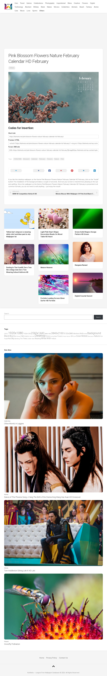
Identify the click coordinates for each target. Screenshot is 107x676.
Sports (34, 11)
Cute (16, 11)
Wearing (38, 339)
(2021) (6, 333)
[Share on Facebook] (42, 170)
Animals (74, 7)
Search (6, 313)
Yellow (53, 339)
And (81, 333)
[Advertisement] (53, 28)
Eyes (55, 336)
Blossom (26, 159)
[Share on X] (19, 170)
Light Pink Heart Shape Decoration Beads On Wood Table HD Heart (51, 234)
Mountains (91, 336)
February (42, 159)
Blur (15, 336)
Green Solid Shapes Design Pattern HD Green (85, 233)
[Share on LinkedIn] (87, 170)
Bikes (70, 3)
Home (41, 658)
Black (43, 7)
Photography (49, 3)
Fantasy (89, 7)
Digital (92, 3)
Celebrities (65, 7)
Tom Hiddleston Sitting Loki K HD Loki (19, 571)
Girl (72, 336)
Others (41, 11)
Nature (49, 7)
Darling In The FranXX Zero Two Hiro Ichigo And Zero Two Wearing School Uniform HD (19, 270)
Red (9, 339)
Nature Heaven (46, 267)
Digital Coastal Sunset (83, 296)
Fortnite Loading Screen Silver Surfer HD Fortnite (53, 299)
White (43, 338)
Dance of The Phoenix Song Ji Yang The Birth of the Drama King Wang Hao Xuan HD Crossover (42, 497)
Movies (56, 7)
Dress (48, 336)
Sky (12, 338)
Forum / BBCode (14, 147)
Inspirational (61, 3)
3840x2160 (57, 333)
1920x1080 (17, 159)
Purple (6, 338)
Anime (96, 7)
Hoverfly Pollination (12, 644)
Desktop (40, 335)
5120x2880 (68, 333)
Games (29, 3)
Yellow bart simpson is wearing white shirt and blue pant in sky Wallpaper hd (18, 234)
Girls (74, 336)
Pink (62, 159)
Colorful (27, 336)
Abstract (28, 7)
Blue (12, 336)
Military (36, 7)
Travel (22, 3)
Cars (16, 3)
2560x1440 (37, 333)
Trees (25, 338)
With (49, 338)
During (52, 336)
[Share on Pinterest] (65, 170)
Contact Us (63, 658)
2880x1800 (48, 333)
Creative (77, 3)
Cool (30, 336)
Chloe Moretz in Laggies (14, 423)
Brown (18, 336)
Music (22, 11)
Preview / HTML (13, 140)
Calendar (34, 159)
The (21, 338)
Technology (19, 7)
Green (78, 336)
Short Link (11, 133)
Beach (82, 7)
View (32, 338)
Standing (17, 338)
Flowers (85, 3)
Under (29, 338)
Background (94, 333)
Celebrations (38, 3)
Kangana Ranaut (81, 265)
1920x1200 (27, 333)
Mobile (85, 336)
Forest (64, 336)
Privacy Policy (51, 658)
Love (28, 11)
